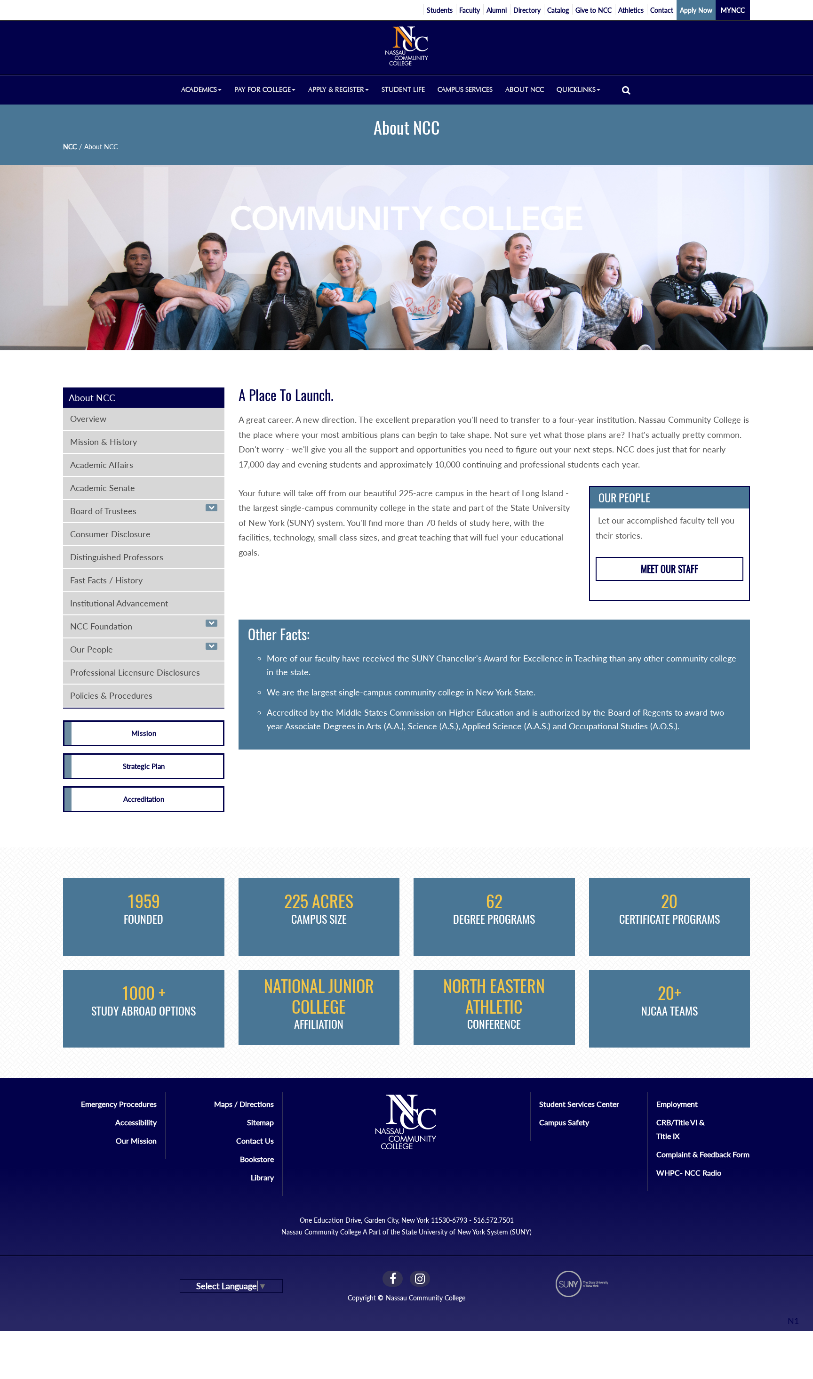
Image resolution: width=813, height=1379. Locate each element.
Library (262, 1177)
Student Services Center (579, 1103)
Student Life (403, 90)
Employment (677, 1103)
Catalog (558, 10)
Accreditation (143, 799)
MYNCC (733, 10)
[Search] (626, 89)
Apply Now (696, 10)
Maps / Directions (244, 1103)
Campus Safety (564, 1122)
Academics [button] (199, 90)
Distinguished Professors (116, 557)
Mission (143, 733)
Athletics (631, 10)
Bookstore (257, 1158)
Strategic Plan (144, 766)
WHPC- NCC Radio (688, 1172)
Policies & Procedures (111, 695)
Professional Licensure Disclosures (135, 672)
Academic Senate (102, 488)
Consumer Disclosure (110, 534)
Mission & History (103, 441)
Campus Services (465, 90)
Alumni (496, 10)
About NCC (524, 90)
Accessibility (136, 1122)
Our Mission (136, 1140)
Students (440, 10)
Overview (88, 418)
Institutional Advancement (119, 603)
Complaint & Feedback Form (702, 1154)
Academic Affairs (101, 465)
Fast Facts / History (106, 580)
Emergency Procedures (119, 1103)
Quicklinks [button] (576, 90)
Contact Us (255, 1140)
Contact (661, 10)
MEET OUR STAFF (669, 569)
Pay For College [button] (262, 90)
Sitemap (260, 1122)
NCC (70, 147)
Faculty (469, 10)
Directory (527, 10)
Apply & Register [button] (336, 90)
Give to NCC (593, 10)
